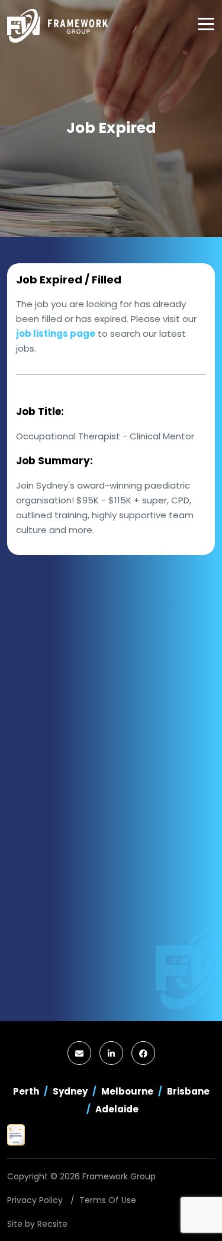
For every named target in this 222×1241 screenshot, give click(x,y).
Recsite (52, 1224)
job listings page (55, 333)
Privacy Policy (35, 1200)
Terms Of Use (107, 1200)
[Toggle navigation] (206, 24)
